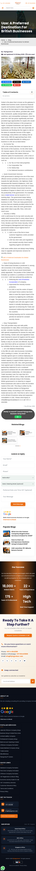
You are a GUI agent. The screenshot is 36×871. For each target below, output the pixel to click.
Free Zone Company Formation (9, 771)
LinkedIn (27, 82)
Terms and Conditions (6, 788)
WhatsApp (8, 85)
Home (3, 40)
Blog (9, 40)
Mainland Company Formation (9, 768)
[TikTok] (20, 660)
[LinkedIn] (15, 660)
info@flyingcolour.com (14, 656)
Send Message (18, 504)
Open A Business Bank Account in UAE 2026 (29, 432)
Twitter (18, 82)
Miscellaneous (4, 754)
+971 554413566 (31, 3)
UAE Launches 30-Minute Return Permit (21, 549)
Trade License (4, 751)
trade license (10, 195)
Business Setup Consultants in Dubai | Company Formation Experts (12, 434)
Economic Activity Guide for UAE (9, 779)
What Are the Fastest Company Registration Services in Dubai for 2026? (21, 534)
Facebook (7, 82)
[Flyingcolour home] (18, 3)
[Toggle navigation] (2, 8)
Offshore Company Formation (9, 745)
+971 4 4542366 (6, 3)
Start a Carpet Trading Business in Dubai (29, 442)
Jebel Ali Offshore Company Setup (10, 730)
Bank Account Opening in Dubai (9, 742)
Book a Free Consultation (9, 816)
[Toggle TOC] (32, 92)
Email (17, 85)
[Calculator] (33, 8)
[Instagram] (11, 660)
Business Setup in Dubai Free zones (10, 733)
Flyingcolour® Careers (6, 757)
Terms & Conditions (14, 865)
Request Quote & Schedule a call (18, 635)
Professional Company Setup (8, 739)
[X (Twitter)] (7, 660)
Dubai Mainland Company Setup (9, 748)
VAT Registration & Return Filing (9, 777)
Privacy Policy (4, 791)
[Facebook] (2, 660)
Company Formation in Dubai (11, 443)
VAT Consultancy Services (8, 782)
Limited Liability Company (7, 736)
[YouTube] (24, 660)
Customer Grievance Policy (8, 785)
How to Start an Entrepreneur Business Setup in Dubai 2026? (20, 542)
